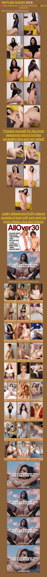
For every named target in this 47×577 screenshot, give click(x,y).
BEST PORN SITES (10, 6)
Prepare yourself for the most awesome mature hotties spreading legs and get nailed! (23, 135)
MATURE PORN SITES (29, 6)
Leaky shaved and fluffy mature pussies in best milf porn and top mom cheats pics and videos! (23, 217)
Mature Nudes (17, 2)
